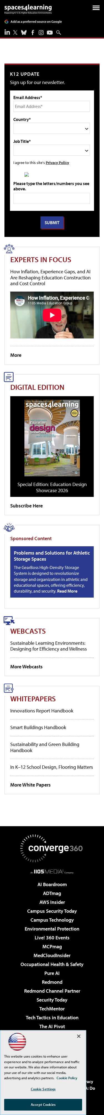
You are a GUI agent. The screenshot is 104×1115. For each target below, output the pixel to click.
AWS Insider (52, 902)
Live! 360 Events (52, 937)
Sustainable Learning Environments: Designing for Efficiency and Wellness (48, 646)
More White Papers (30, 785)
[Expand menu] (96, 9)
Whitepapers (33, 698)
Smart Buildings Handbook (38, 727)
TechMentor (52, 1008)
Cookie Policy (67, 1078)
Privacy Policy (57, 162)
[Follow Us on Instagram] (41, 32)
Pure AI (52, 973)
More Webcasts (26, 666)
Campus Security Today (52, 911)
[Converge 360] (52, 848)
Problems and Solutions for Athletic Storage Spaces (52, 556)
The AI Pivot (52, 1026)
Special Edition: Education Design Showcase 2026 (52, 487)
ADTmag (52, 893)
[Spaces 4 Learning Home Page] (28, 9)
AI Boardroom (52, 884)
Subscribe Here (26, 505)
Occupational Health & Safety (52, 964)
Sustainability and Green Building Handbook (44, 747)
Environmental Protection (52, 929)
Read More (67, 591)
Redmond (52, 982)
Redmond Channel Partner (52, 991)
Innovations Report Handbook (41, 710)
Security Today (52, 1000)
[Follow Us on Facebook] (32, 32)
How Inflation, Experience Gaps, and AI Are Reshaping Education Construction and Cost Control (50, 277)
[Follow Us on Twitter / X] (15, 32)
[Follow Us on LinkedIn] (7, 32)
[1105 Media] (52, 871)
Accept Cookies (43, 1104)
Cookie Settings (43, 1089)
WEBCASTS (28, 631)
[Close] (79, 1036)
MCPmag (52, 946)
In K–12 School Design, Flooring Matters (51, 767)
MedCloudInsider (52, 955)
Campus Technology (52, 920)
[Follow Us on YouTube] (50, 33)
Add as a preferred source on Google (36, 21)
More (15, 355)
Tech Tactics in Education (52, 1017)
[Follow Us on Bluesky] (24, 32)
